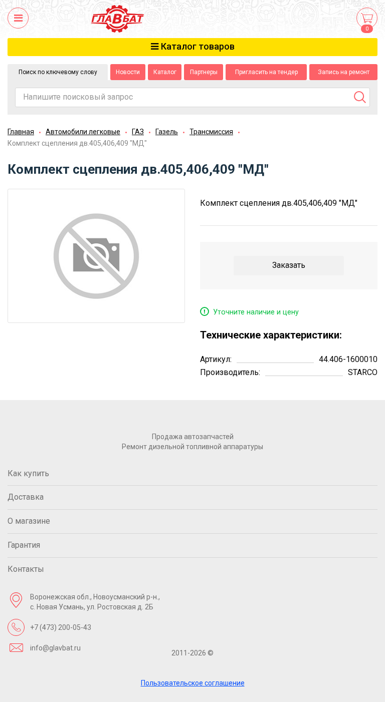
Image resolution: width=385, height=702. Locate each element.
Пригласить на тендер (266, 72)
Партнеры (204, 72)
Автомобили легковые (83, 132)
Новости (128, 72)
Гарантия (24, 545)
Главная (21, 132)
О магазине (29, 521)
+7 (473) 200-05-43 (60, 627)
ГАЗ (138, 132)
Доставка (26, 497)
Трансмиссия (211, 132)
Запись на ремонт (343, 72)
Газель (166, 132)
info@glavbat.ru (55, 648)
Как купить (28, 473)
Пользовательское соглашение (193, 683)
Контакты (26, 569)
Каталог (164, 72)
